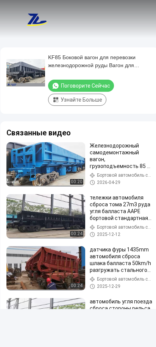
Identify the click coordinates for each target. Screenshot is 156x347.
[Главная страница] (37, 19)
